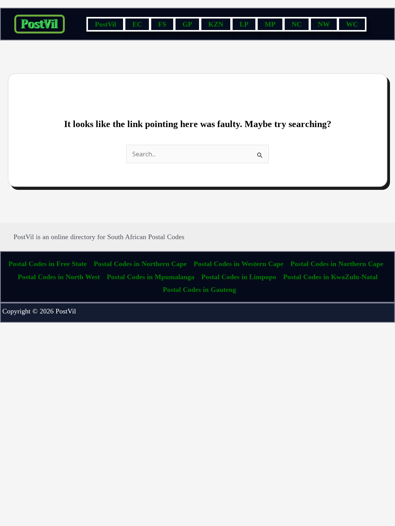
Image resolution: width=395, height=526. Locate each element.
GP (187, 24)
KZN (215, 24)
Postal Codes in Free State (47, 264)
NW (324, 24)
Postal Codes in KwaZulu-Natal (330, 277)
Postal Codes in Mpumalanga (150, 277)
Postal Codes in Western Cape (239, 264)
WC (352, 24)
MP (270, 24)
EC (137, 24)
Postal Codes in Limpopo (238, 277)
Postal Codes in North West (59, 277)
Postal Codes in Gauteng (199, 289)
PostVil (105, 24)
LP (244, 24)
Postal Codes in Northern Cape (140, 264)
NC (297, 24)
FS (162, 24)
